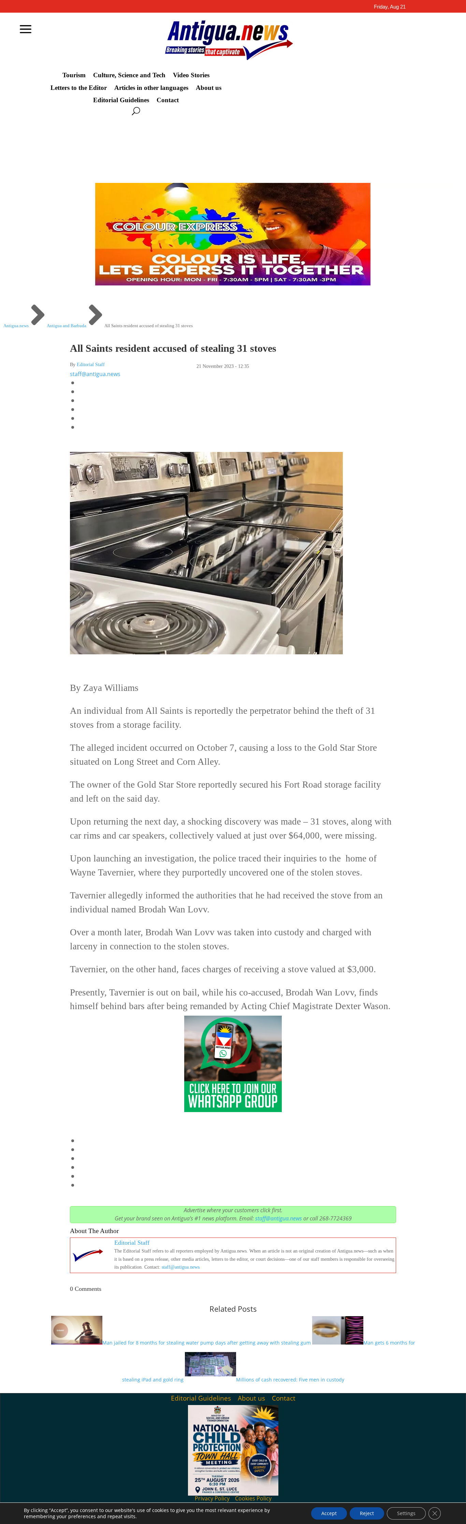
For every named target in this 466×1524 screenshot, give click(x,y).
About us (208, 87)
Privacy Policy (212, 1498)
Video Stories (191, 75)
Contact (168, 100)
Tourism (74, 75)
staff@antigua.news (95, 374)
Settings (406, 1513)
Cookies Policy (253, 1498)
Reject (367, 1513)
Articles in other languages (151, 87)
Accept (329, 1513)
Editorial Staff (91, 364)
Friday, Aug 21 (390, 7)
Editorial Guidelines (121, 100)
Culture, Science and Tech (129, 75)
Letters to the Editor (78, 87)
